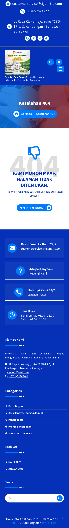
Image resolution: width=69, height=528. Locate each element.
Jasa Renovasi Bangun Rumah (26, 413)
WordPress (49, 523)
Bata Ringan (15, 406)
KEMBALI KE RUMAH (32, 208)
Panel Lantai (15, 419)
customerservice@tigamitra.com (37, 3)
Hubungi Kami (38, 273)
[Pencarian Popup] (50, 62)
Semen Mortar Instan (20, 433)
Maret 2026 (14, 462)
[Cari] (60, 498)
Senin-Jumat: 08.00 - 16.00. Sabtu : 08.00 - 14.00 (38, 317)
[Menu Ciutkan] (60, 69)
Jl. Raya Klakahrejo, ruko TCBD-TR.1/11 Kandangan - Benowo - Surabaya (37, 26)
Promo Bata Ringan (19, 426)
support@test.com (18, 372)
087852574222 (38, 11)
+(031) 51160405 (18, 376)
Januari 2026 (15, 468)
